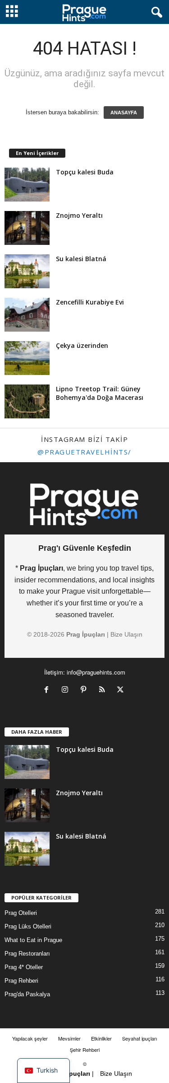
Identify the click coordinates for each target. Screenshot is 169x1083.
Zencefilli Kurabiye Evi (90, 302)
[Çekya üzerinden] (27, 358)
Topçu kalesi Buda (85, 172)
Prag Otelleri (21, 913)
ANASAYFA (123, 112)
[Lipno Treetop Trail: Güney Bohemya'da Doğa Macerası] (27, 401)
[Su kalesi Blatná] (27, 271)
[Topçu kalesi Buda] (27, 185)
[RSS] (104, 690)
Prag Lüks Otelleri (28, 926)
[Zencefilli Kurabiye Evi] (27, 315)
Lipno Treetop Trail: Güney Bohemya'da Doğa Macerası (99, 393)
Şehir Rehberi (85, 1049)
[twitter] (121, 690)
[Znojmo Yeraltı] (27, 228)
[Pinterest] (85, 690)
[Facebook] (48, 690)
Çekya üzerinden (82, 345)
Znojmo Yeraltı (79, 215)
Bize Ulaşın (126, 634)
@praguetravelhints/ (84, 451)
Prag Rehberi (21, 980)
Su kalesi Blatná (81, 258)
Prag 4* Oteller (24, 967)
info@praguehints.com (96, 672)
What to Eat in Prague (33, 940)
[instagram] (67, 690)
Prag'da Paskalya (27, 994)
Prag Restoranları (27, 953)
